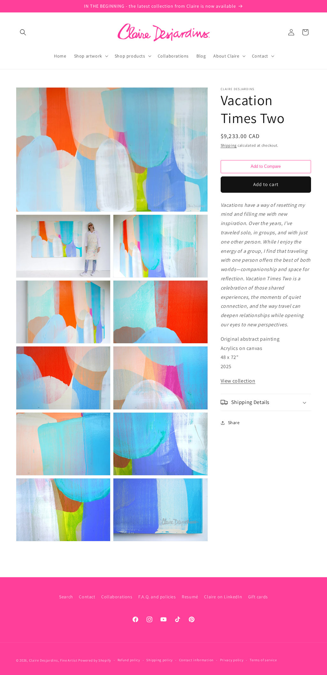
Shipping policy (159, 660)
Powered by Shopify (94, 660)
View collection (238, 380)
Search (66, 597)
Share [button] (234, 422)
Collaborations (116, 597)
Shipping (229, 145)
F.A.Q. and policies (157, 597)
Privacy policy (232, 660)
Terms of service (263, 660)
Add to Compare (266, 166)
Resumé (190, 597)
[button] (23, 32)
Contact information (196, 660)
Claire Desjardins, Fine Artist (53, 660)
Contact (87, 597)
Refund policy (129, 660)
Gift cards (258, 597)
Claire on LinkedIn (223, 597)
